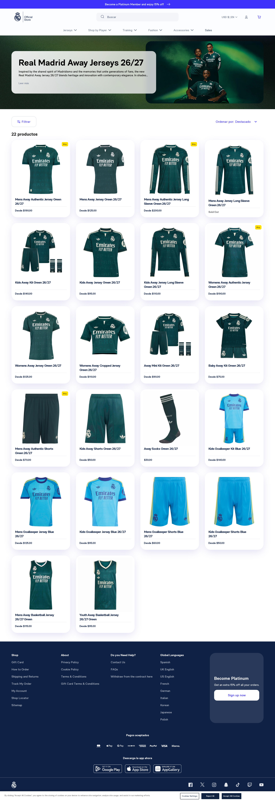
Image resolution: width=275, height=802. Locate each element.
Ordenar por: (233, 121)
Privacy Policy (70, 662)
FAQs (114, 669)
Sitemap (16, 705)
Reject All (210, 796)
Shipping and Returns (25, 676)
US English (167, 676)
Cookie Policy (69, 669)
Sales (208, 30)
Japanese (166, 712)
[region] (137, 796)
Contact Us (118, 662)
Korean (164, 705)
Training (127, 30)
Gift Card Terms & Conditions (80, 683)
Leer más (24, 83)
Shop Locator (20, 698)
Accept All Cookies (231, 796)
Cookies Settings (189, 796)
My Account (19, 691)
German (165, 691)
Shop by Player (97, 30)
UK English (167, 669)
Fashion (153, 30)
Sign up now (237, 695)
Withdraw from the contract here (132, 676)
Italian (164, 698)
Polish (164, 719)
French (164, 683)
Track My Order (21, 683)
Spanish (165, 662)
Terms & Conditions (73, 676)
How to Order (20, 669)
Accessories (181, 30)
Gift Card (17, 662)
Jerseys (67, 30)
